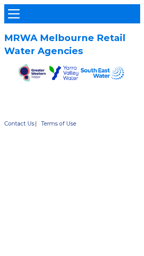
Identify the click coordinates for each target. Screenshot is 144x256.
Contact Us (19, 123)
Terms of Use (58, 123)
